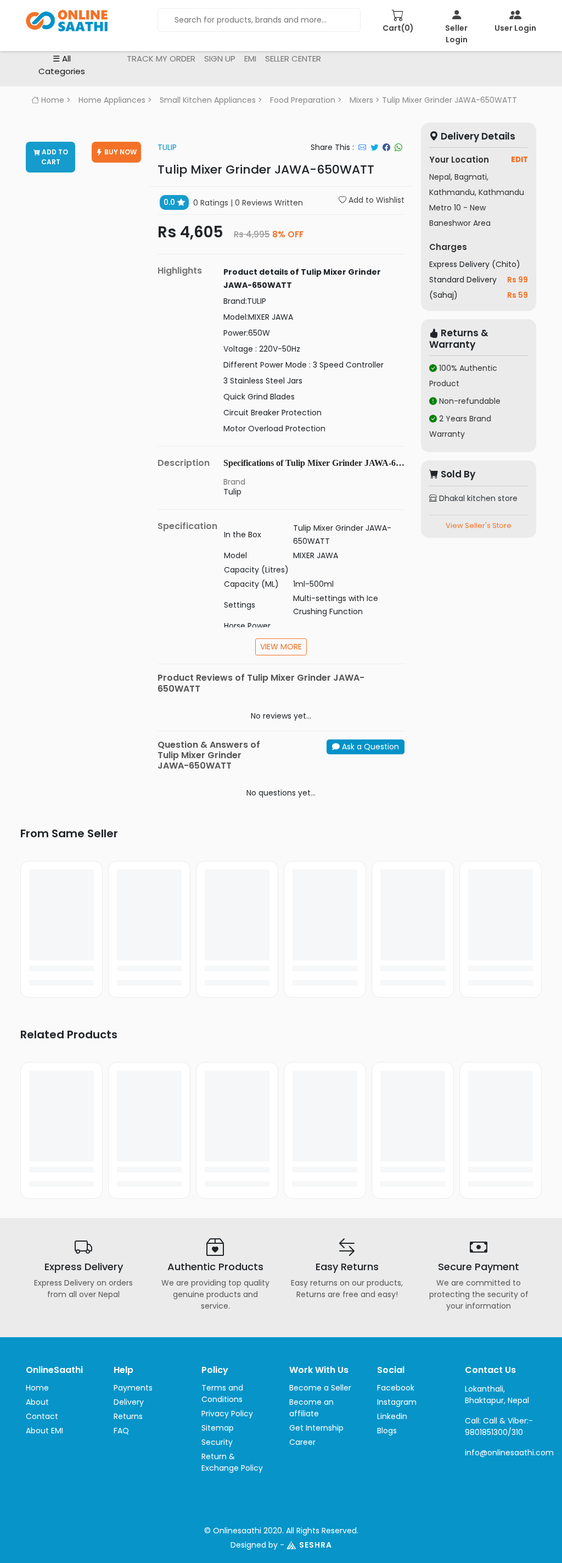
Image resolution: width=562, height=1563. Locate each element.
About (37, 1402)
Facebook (395, 1387)
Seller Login (456, 34)
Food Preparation (302, 99)
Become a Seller (320, 1387)
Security (217, 1442)
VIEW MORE (281, 646)
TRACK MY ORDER (161, 58)
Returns (128, 1416)
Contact (42, 1416)
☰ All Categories (61, 65)
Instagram (397, 1402)
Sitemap (217, 1427)
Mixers (361, 99)
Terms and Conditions (222, 1393)
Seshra (315, 1544)
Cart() (398, 28)
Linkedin (392, 1416)
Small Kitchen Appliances (208, 99)
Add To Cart (54, 156)
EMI (250, 58)
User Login (515, 28)
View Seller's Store (479, 525)
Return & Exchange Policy (232, 1462)
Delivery (129, 1402)
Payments (133, 1387)
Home (51, 99)
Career (302, 1442)
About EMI (44, 1430)
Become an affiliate (311, 1408)
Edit (519, 159)
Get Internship (316, 1427)
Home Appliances (111, 99)
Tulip (167, 147)
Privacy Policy (227, 1413)
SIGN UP (219, 58)
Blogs (387, 1430)
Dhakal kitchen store (477, 498)
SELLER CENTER (293, 58)
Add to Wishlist (375, 199)
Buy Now (120, 152)
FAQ (121, 1430)
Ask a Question (369, 746)
